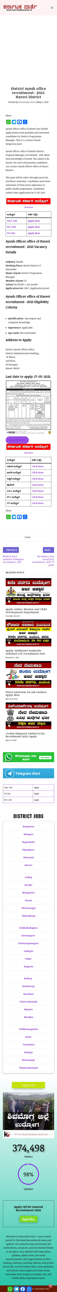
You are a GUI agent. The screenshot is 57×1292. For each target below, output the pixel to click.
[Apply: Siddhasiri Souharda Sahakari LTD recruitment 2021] (28, 633)
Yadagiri (28, 951)
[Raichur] (28, 1137)
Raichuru (28, 993)
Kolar (28, 1036)
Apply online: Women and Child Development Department (26, 610)
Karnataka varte (27, 102)
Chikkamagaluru (28, 1029)
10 (25, 1134)
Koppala (28, 966)
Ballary (28, 978)
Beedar (28, 884)
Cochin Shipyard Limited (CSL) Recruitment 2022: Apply (25, 735)
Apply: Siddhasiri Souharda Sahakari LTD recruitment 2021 (25, 652)
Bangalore (28, 826)
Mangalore (28, 892)
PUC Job (8, 800)
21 (51, 1134)
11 (27, 1134)
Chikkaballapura (28, 927)
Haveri (28, 865)
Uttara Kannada (28, 1001)
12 (30, 1134)
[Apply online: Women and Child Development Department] (28, 591)
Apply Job (28, 1085)
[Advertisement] (28, 45)
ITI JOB (11, 233)
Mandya (28, 1017)
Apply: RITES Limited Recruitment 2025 (28, 1208)
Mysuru (28, 1009)
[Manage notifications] (50, 1286)
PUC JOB (11, 226)
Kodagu (28, 1052)
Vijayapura (28, 849)
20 (48, 1134)
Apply (36, 787)
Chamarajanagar (28, 1067)
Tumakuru (28, 1044)
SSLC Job (8, 787)
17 (41, 1134)
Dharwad (28, 857)
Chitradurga (28, 915)
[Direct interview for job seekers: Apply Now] (28, 674)
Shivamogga (28, 908)
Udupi (28, 958)
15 (37, 1134)
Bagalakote (28, 842)
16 (39, 1134)
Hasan (28, 900)
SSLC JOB (12, 220)
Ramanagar (28, 1059)
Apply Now (34, 220)
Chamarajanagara (28, 943)
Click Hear (28, 207)
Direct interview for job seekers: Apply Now (26, 693)
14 (34, 1134)
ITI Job (7, 793)
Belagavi (28, 834)
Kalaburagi (28, 986)
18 (44, 1134)
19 (46, 1134)
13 (32, 1134)
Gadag (28, 877)
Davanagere (28, 935)
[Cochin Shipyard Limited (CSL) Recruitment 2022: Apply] (28, 715)
